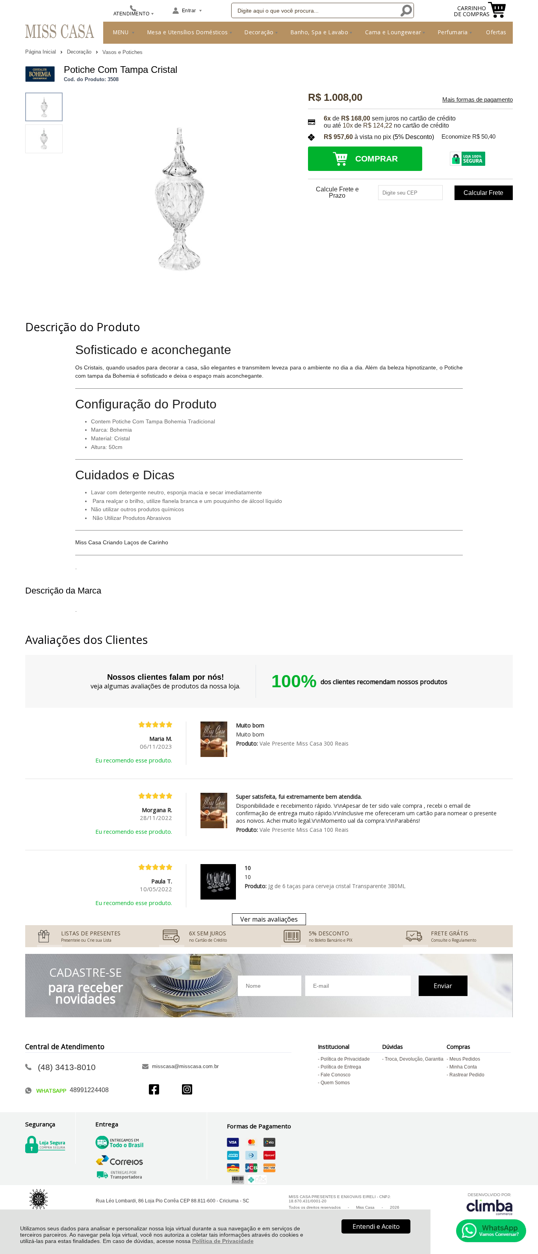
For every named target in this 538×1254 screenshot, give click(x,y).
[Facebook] (154, 1090)
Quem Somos (335, 1082)
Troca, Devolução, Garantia (414, 1059)
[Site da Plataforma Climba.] (489, 1203)
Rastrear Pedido (466, 1075)
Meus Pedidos (464, 1059)
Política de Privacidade (223, 1241)
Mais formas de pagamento (477, 99)
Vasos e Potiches (122, 52)
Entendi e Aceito (376, 1226)
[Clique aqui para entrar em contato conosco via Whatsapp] (491, 1230)
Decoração (80, 52)
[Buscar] (406, 10)
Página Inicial (41, 52)
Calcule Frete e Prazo (337, 192)
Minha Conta (463, 1067)
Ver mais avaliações (269, 919)
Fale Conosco (336, 1075)
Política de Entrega (341, 1067)
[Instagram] (187, 1090)
